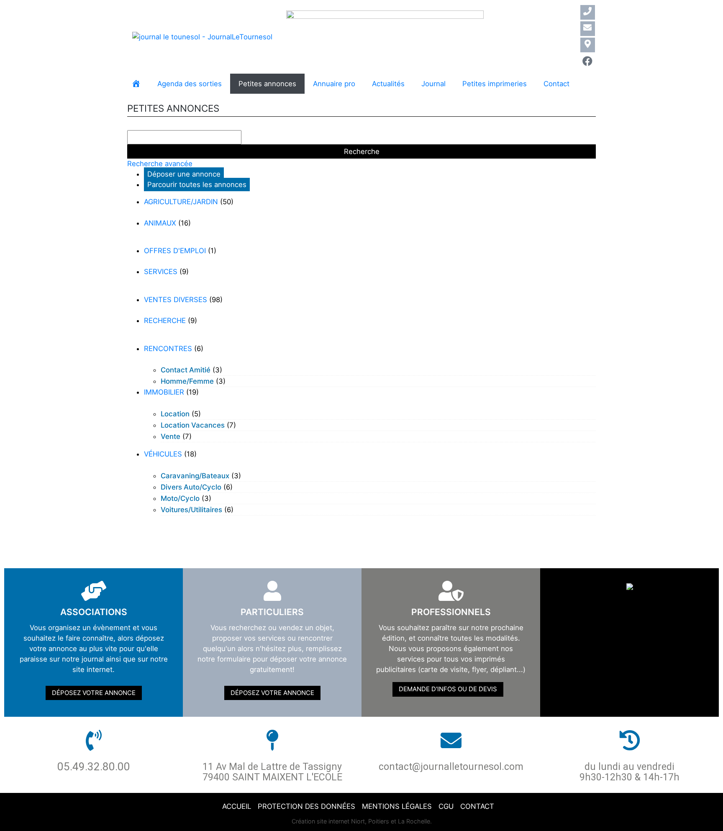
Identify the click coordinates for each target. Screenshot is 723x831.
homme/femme (187, 381)
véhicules (163, 454)
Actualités (388, 84)
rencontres (168, 348)
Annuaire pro (334, 84)
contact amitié (185, 370)
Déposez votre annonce (94, 693)
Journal (433, 84)
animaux (160, 223)
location (175, 414)
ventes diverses (175, 299)
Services (160, 271)
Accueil (236, 806)
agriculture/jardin (181, 201)
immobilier (164, 392)
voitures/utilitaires (191, 509)
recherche (165, 320)
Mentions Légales (397, 806)
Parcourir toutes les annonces (196, 184)
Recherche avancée (159, 163)
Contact (556, 84)
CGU (446, 806)
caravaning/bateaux (195, 476)
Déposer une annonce (183, 174)
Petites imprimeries (494, 84)
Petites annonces (267, 84)
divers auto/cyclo (191, 487)
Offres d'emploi (175, 250)
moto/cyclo (180, 498)
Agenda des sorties (189, 84)
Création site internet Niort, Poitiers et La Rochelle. (362, 821)
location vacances (193, 425)
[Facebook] (587, 61)
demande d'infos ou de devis (448, 689)
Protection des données (306, 806)
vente (170, 436)
